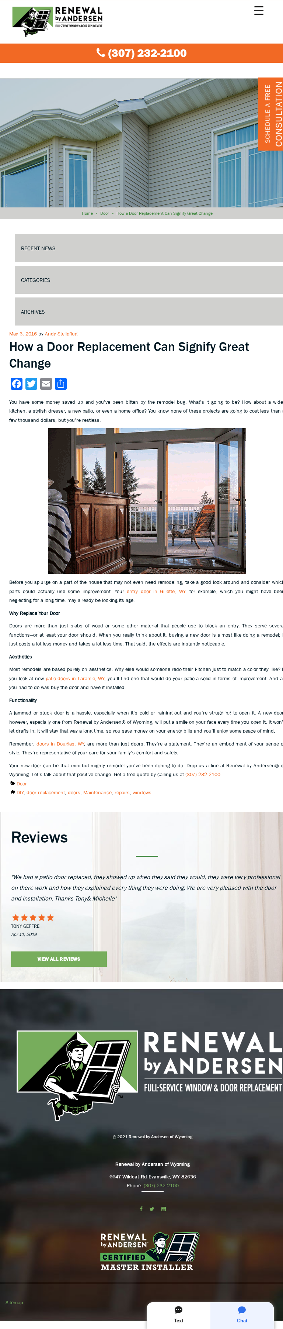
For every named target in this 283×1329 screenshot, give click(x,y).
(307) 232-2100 (147, 53)
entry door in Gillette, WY (156, 591)
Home (87, 213)
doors (74, 792)
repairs (122, 792)
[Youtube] (163, 1209)
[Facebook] (141, 1209)
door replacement (46, 792)
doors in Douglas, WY (60, 744)
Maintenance (97, 792)
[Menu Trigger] (259, 10)
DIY (20, 792)
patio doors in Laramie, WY (75, 678)
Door (104, 213)
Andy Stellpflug (61, 334)
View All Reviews (59, 959)
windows (142, 792)
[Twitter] (152, 1209)
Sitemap (14, 1302)
